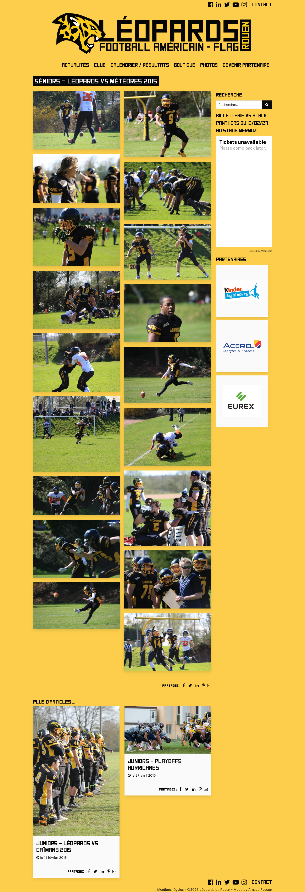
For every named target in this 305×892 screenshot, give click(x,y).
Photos (209, 65)
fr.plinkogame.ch (255, 435)
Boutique (184, 65)
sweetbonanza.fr (229, 450)
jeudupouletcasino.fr (232, 455)
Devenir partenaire (246, 65)
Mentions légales (170, 889)
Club (100, 65)
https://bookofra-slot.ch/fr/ (241, 440)
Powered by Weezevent (260, 251)
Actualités (75, 65)
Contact (262, 4)
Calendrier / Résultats (140, 65)
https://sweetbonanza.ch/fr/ (238, 460)
